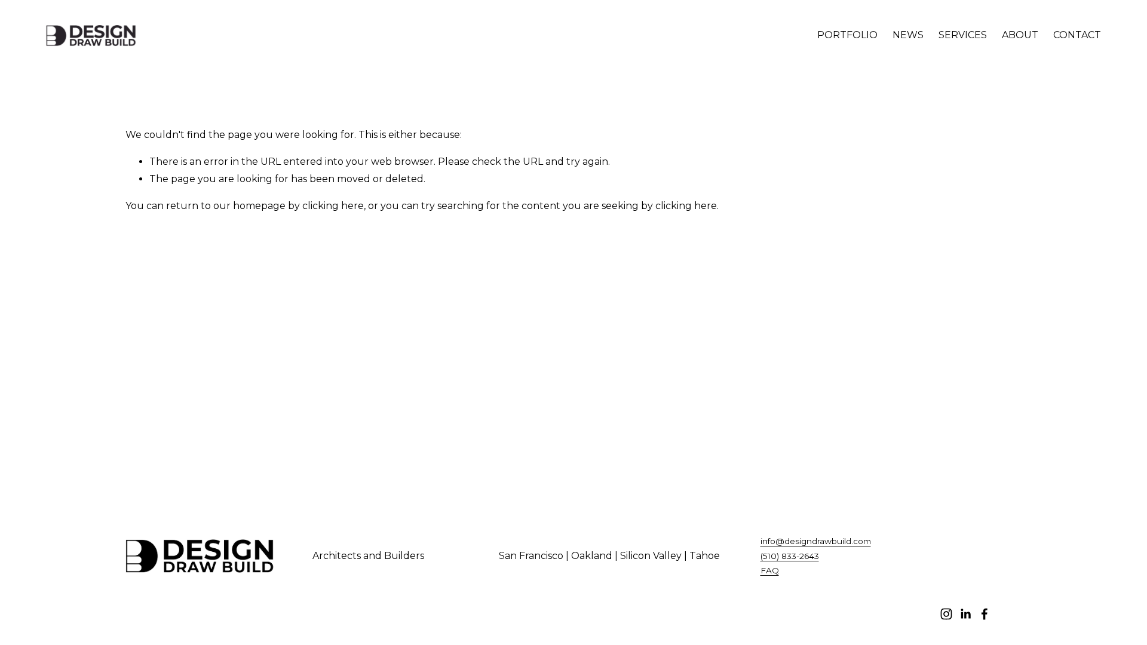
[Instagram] (946, 614)
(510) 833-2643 (789, 556)
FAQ (769, 570)
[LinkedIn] (965, 614)
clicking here (333, 205)
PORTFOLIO (847, 35)
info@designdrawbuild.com (815, 541)
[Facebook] (984, 614)
